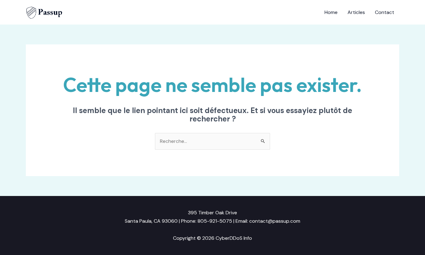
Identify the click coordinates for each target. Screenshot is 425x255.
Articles (356, 12)
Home (331, 12)
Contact (384, 12)
